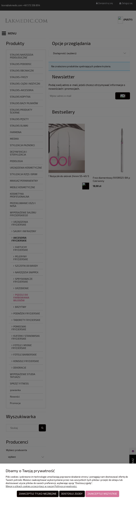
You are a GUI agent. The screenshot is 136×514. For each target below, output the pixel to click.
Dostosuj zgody (72, 493)
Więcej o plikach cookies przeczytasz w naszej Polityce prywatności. (41, 486)
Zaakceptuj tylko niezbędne (37, 493)
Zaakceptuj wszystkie (102, 493)
